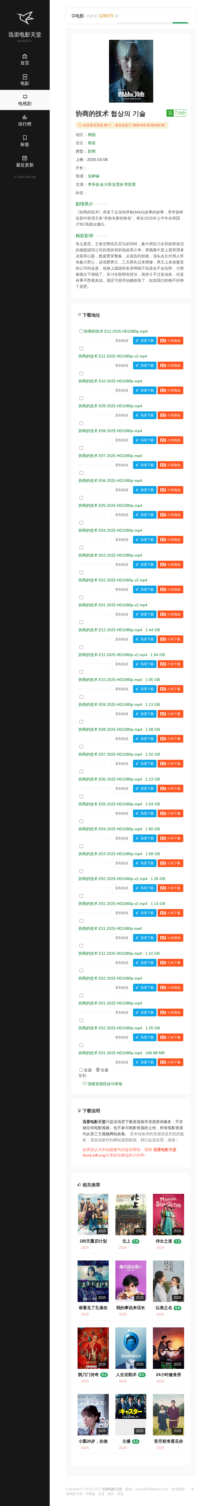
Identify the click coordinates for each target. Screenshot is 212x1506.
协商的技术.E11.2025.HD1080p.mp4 (110, 928)
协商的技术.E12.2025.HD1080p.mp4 (116, 331)
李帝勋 (93, 184)
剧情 (92, 151)
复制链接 (121, 341)
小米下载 (174, 639)
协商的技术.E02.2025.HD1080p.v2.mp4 (112, 580)
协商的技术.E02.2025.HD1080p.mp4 (110, 978)
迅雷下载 (147, 341)
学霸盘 (90, 1494)
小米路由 (174, 341)
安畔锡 (93, 176)
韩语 (92, 143)
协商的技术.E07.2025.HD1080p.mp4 (110, 455)
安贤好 (118, 184)
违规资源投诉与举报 (104, 1084)
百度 (101, 1494)
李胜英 (130, 184)
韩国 (92, 134)
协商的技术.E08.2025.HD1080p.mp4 (110, 431)
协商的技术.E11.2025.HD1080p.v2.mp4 (112, 356)
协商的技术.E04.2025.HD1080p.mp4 (110, 530)
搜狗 (110, 1494)
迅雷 (120, 1494)
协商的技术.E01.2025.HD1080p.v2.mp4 (112, 605)
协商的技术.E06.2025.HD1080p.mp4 (110, 480)
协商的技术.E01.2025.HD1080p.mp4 (110, 1003)
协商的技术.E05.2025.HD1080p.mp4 (110, 505)
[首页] (25, 18)
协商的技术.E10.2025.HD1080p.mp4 (110, 381)
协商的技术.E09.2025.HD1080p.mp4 (110, 406)
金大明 (106, 184)
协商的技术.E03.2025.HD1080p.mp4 (110, 555)
